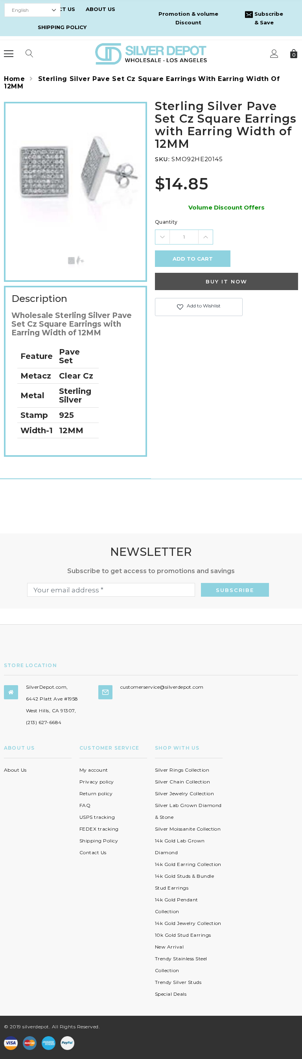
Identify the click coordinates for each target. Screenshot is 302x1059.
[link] (75, 260)
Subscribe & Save (268, 18)
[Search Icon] (29, 54)
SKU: (162, 159)
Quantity (166, 222)
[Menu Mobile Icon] (8, 54)
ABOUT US (100, 9)
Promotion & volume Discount (188, 18)
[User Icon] (274, 54)
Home (14, 79)
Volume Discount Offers (226, 207)
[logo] (151, 53)
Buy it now (226, 281)
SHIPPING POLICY (62, 27)
